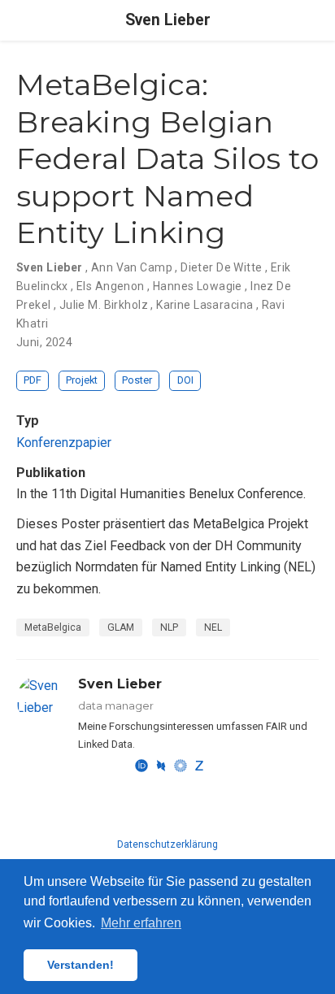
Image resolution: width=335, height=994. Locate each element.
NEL (213, 627)
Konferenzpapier (63, 442)
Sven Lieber (168, 20)
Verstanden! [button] (80, 964)
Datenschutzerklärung (167, 844)
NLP (169, 627)
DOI (185, 380)
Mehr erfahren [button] (141, 923)
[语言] (320, 20)
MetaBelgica (52, 627)
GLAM (120, 627)
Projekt (82, 380)
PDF (32, 380)
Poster (137, 380)
